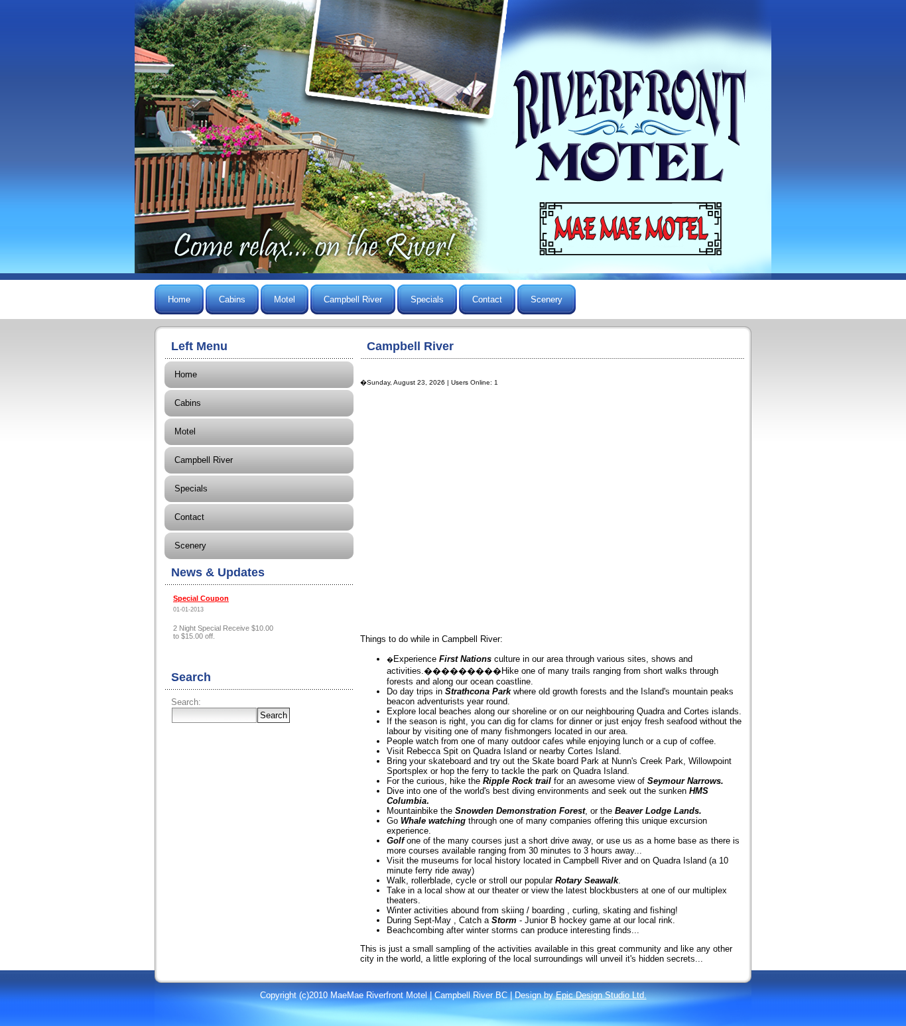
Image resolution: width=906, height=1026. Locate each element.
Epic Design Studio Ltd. (601, 995)
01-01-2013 (188, 609)
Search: (186, 702)
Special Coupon (201, 598)
